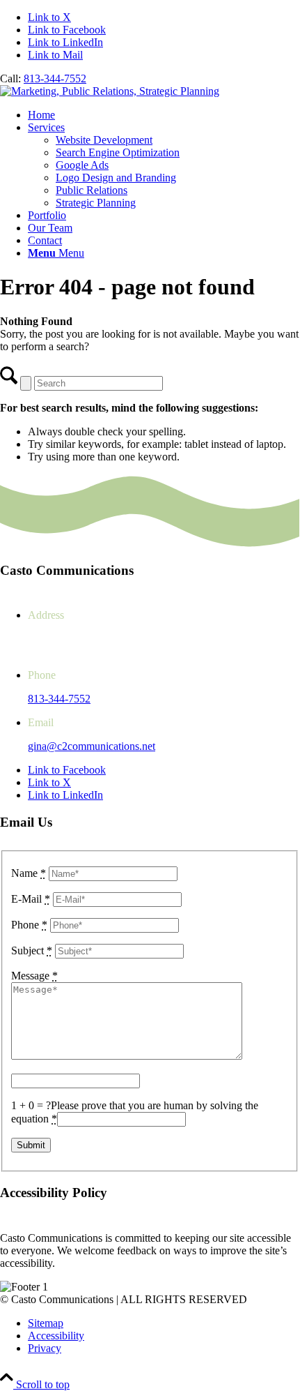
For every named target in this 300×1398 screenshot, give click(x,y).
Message (34, 976)
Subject (31, 950)
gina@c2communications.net (91, 746)
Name (28, 873)
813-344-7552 (55, 78)
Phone (29, 925)
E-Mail (30, 899)
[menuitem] (163, 115)
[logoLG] (109, 91)
